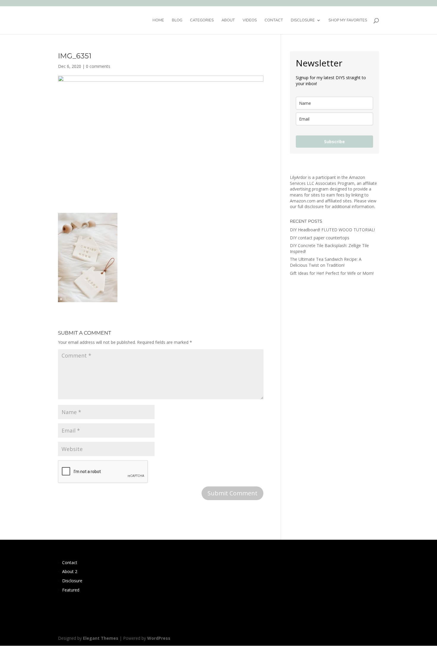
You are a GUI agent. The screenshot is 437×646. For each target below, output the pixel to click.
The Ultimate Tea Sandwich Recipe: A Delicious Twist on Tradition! (325, 262)
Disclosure (303, 20)
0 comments (98, 66)
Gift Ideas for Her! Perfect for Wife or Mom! (332, 273)
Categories (202, 20)
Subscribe (334, 141)
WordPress (158, 638)
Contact (274, 20)
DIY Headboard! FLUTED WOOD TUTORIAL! (332, 230)
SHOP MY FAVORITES (347, 20)
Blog (177, 20)
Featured (70, 590)
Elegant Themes (100, 638)
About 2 (69, 571)
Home (158, 20)
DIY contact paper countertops (319, 238)
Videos (250, 20)
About (228, 20)
